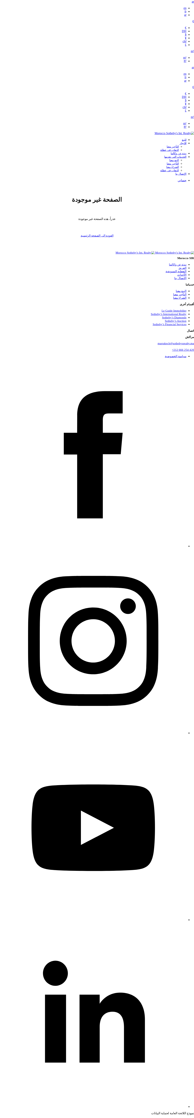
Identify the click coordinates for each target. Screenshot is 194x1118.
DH (184, 31)
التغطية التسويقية (176, 271)
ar (193, 1)
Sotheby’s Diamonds (174, 317)
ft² (185, 61)
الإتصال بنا (180, 173)
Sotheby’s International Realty (168, 314)
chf (184, 41)
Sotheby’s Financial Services (169, 324)
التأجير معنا (173, 146)
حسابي (182, 180)
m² (192, 51)
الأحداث (181, 274)
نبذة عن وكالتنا (178, 153)
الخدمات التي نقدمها (175, 156)
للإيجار (183, 143)
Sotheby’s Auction (175, 320)
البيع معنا (174, 160)
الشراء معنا (172, 167)
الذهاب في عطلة (169, 150)
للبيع (184, 139)
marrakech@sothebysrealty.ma (176, 343)
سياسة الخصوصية (175, 356)
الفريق (182, 267)
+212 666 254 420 (183, 349)
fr (185, 11)
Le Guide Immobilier (174, 310)
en (185, 8)
